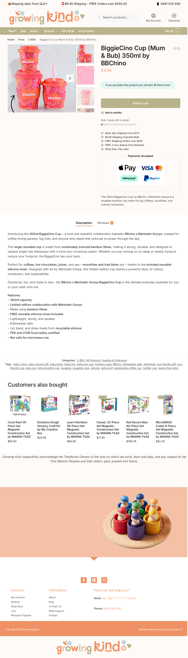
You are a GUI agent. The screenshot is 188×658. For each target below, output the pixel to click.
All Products (93, 360)
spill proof (107, 368)
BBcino (117, 364)
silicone (95, 368)
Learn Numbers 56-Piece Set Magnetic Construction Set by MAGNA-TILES (78, 429)
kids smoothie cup (48, 368)
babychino (56, 364)
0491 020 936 (170, 4)
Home (10, 39)
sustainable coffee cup (127, 368)
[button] (172, 31)
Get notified (19, 449)
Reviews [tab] (105, 223)
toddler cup (150, 368)
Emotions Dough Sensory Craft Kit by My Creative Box (48, 428)
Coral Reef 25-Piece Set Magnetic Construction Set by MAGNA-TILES (19, 429)
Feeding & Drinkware (114, 360)
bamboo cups (103, 364)
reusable (66, 368)
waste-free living (168, 368)
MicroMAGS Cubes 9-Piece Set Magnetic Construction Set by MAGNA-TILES (167, 429)
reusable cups (81, 368)
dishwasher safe (132, 364)
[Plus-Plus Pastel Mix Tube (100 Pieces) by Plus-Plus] (178, 48)
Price (21, 39)
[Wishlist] (26, 399)
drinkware (150, 364)
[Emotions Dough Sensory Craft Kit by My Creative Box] (49, 405)
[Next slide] (70, 78)
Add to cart (141, 103)
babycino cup (85, 364)
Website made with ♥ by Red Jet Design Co (160, 629)
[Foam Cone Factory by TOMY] (175, 48)
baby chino (20, 364)
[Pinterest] (94, 580)
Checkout (174, 20)
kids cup (31, 368)
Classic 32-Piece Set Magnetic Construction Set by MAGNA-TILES (108, 428)
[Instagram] (104, 580)
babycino (69, 364)
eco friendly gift (166, 364)
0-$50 (32, 39)
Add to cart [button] (49, 445)
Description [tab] (84, 223)
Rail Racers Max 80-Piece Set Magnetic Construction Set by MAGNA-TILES (137, 429)
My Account (153, 20)
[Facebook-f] (84, 580)
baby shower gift (38, 364)
